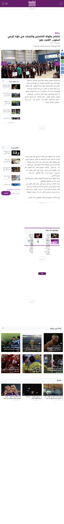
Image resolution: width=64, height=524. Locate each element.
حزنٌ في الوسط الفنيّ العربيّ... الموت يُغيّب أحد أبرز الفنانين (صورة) (6, 152)
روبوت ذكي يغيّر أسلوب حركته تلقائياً (30, 242)
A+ (62, 75)
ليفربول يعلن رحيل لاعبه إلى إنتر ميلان (11, 370)
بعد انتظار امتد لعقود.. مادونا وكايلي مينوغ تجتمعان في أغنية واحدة (12, 398)
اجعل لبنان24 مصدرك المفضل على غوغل (45, 46)
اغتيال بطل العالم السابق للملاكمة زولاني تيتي (6, 86)
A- (62, 78)
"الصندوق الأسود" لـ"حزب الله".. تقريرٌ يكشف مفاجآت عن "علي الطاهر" (6, 168)
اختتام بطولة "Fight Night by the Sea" (48, 237)
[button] (4, 64)
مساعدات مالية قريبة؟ (7, 177)
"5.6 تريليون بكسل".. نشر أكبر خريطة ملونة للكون (34, 397)
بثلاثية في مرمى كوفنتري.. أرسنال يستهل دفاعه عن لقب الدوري (6, 110)
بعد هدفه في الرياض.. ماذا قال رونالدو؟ (6, 119)
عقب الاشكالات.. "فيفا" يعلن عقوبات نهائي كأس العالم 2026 (6, 102)
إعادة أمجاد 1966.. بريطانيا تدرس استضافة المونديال (6, 94)
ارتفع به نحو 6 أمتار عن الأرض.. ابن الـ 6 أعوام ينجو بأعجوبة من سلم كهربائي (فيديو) (54, 398)
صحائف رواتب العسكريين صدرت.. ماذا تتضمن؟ (6, 160)
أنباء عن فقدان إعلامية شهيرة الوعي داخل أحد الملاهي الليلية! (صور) (6, 185)
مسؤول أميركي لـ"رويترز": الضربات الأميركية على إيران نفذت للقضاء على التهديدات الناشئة (47, 247)
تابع (42, 273)
